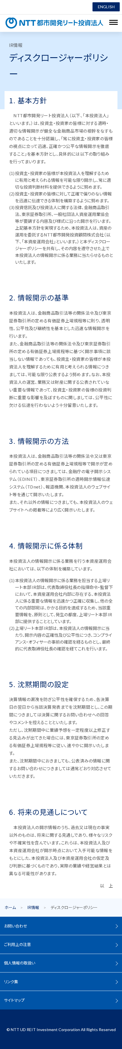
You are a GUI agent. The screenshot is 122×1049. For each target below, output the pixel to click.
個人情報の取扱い (19, 963)
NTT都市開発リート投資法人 (54, 23)
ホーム (10, 907)
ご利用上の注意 (17, 944)
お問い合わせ (15, 926)
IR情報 (33, 907)
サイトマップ (14, 1000)
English (106, 6)
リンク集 (11, 981)
